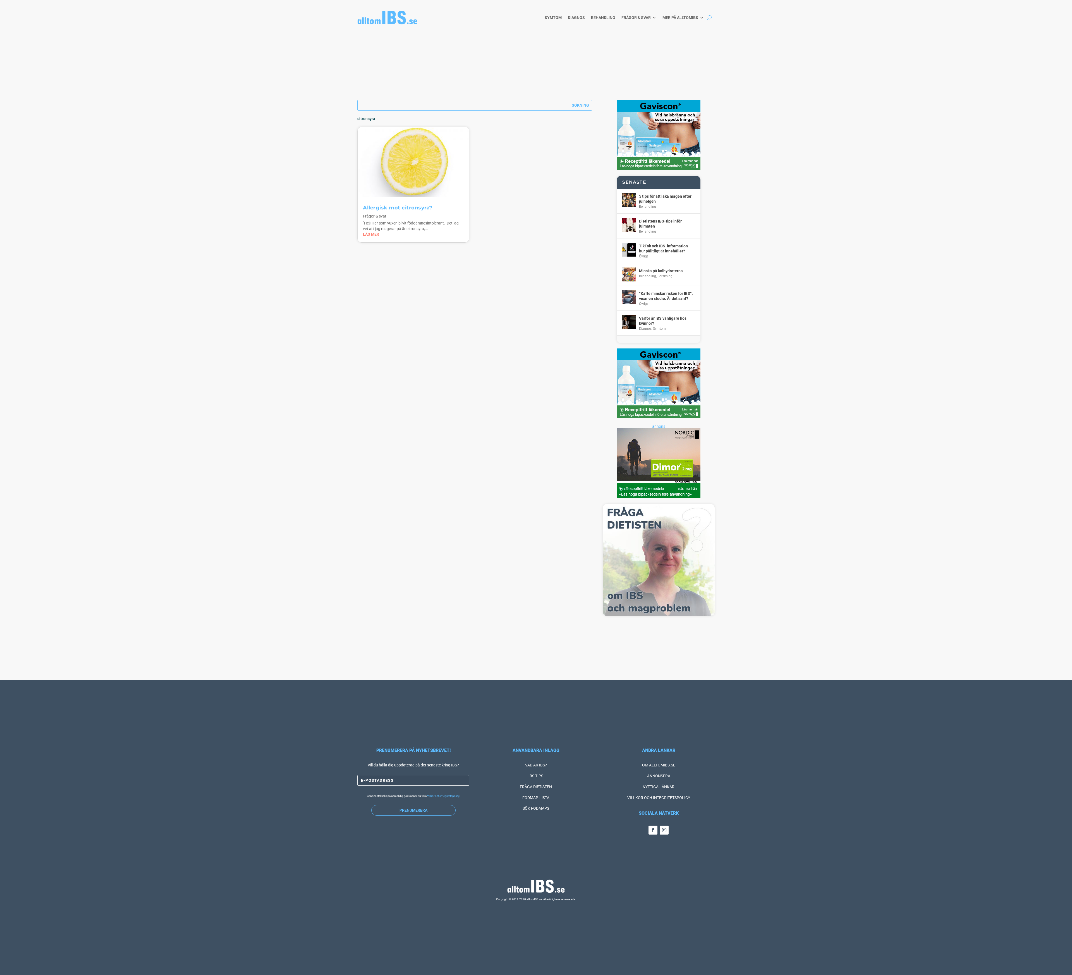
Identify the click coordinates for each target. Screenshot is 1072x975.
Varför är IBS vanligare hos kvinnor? (662, 321)
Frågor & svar (636, 17)
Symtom (553, 17)
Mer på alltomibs (680, 17)
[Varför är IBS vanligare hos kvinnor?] (629, 322)
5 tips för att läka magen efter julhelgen (665, 199)
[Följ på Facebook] (653, 830)
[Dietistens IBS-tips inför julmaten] (629, 225)
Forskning (665, 276)
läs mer (371, 234)
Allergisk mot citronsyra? (398, 208)
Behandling (603, 17)
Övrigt (643, 256)
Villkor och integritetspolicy (443, 795)
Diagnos (576, 17)
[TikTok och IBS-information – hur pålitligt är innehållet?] (629, 250)
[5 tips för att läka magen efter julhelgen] (629, 200)
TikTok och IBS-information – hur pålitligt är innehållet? (665, 248)
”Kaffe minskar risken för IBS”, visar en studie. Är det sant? (666, 296)
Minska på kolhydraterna (661, 271)
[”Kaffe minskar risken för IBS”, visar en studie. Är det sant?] (629, 297)
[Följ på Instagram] (664, 830)
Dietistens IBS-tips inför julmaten (660, 223)
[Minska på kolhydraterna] (629, 274)
